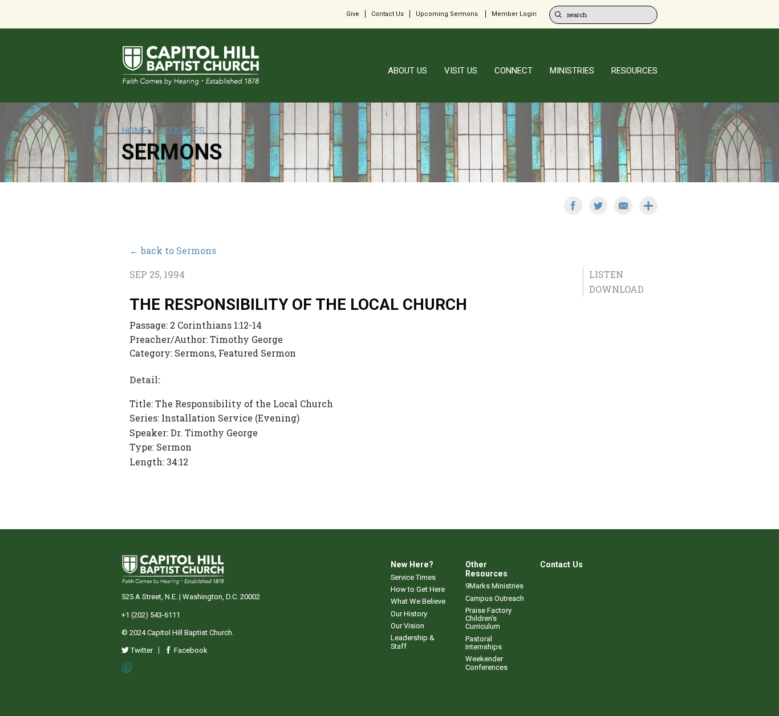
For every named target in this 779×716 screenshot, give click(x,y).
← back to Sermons (172, 250)
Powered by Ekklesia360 (127, 667)
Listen (606, 274)
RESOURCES (634, 71)
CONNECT (513, 71)
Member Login (514, 14)
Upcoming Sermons (447, 14)
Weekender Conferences (486, 662)
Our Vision (407, 625)
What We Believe (418, 601)
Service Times (413, 577)
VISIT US (460, 71)
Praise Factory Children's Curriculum (488, 618)
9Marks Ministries (494, 586)
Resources (179, 130)
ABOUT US (407, 71)
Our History (409, 613)
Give (352, 14)
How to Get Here (418, 589)
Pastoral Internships (483, 643)
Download (616, 289)
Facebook (190, 650)
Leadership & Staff (413, 641)
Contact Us (387, 14)
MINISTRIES (572, 71)
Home (134, 130)
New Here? (412, 564)
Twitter (141, 650)
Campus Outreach (494, 598)
